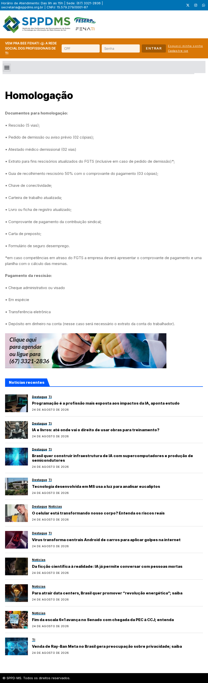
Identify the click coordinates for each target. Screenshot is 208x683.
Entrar (154, 48)
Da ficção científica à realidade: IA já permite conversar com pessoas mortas (107, 566)
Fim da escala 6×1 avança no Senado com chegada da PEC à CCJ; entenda (103, 619)
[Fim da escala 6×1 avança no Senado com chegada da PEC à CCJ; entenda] (16, 620)
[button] (7, 67)
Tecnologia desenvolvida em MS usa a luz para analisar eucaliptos (96, 486)
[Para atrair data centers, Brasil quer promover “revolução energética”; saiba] (16, 593)
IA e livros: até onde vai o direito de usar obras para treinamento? (95, 429)
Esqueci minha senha (185, 46)
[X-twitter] (187, 5)
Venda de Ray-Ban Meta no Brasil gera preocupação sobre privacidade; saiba (107, 646)
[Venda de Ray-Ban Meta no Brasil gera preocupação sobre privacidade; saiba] (16, 646)
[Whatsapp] (203, 5)
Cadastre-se (178, 51)
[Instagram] (195, 5)
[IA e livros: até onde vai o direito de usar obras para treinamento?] (16, 430)
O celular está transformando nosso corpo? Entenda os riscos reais (98, 513)
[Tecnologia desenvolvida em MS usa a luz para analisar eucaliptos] (16, 486)
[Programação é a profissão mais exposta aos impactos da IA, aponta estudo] (16, 403)
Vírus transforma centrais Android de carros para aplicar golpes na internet (106, 539)
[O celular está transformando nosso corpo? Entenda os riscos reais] (16, 513)
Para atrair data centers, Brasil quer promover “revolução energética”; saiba (107, 593)
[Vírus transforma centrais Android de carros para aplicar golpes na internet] (16, 540)
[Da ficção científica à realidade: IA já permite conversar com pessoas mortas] (16, 566)
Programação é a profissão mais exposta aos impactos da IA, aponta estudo (106, 403)
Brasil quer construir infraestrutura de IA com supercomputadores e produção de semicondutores (112, 458)
